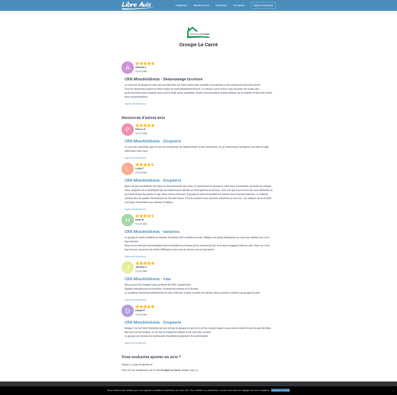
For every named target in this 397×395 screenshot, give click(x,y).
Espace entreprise (263, 5)
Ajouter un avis (201, 5)
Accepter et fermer (280, 390)
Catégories (181, 5)
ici (131, 364)
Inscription (239, 5)
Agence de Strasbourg (135, 103)
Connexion (221, 5)
